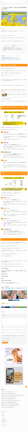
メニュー (3, 413)
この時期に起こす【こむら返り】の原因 (7, 57)
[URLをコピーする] (25, 307)
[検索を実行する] (26, 386)
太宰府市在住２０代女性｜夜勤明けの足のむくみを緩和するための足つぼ (11, 400)
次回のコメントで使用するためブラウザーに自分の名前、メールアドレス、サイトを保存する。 (14, 335)
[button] (3, 307)
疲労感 (5, 303)
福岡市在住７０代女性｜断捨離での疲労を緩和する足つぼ (9, 402)
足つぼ (2, 303)
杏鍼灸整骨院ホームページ (5, 420)
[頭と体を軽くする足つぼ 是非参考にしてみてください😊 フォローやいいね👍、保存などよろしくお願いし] (14, 294)
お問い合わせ (4, 422)
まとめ (4, 50)
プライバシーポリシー (5, 424)
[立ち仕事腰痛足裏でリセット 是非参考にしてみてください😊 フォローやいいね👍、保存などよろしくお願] (5, 294)
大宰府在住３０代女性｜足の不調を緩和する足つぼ (8, 391)
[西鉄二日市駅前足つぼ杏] (1, 2)
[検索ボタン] (25, 2)
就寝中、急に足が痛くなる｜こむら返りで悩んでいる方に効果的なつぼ (17, 95)
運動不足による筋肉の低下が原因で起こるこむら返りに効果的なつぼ (12, 48)
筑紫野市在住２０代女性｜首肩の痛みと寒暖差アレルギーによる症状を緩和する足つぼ (12, 395)
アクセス (3, 417)
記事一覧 (3, 415)
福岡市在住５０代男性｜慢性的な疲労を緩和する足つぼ (8, 398)
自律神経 (7, 303)
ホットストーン (4, 425)
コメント (3, 317)
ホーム (3, 410)
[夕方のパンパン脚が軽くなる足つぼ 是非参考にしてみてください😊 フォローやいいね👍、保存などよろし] (22, 294)
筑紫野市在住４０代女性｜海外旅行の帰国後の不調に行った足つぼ (10, 405)
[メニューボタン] (27, 2)
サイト (3, 332)
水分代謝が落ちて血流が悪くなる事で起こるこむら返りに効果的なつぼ (12, 49)
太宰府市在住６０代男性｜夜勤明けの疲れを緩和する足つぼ (9, 393)
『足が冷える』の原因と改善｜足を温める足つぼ (7, 407)
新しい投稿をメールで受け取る (5, 340)
